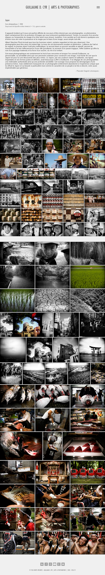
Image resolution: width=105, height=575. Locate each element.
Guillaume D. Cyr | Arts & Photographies (52, 7)
